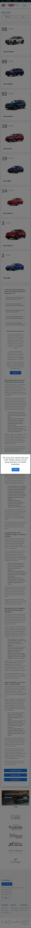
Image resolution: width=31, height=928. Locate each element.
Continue (15, 469)
